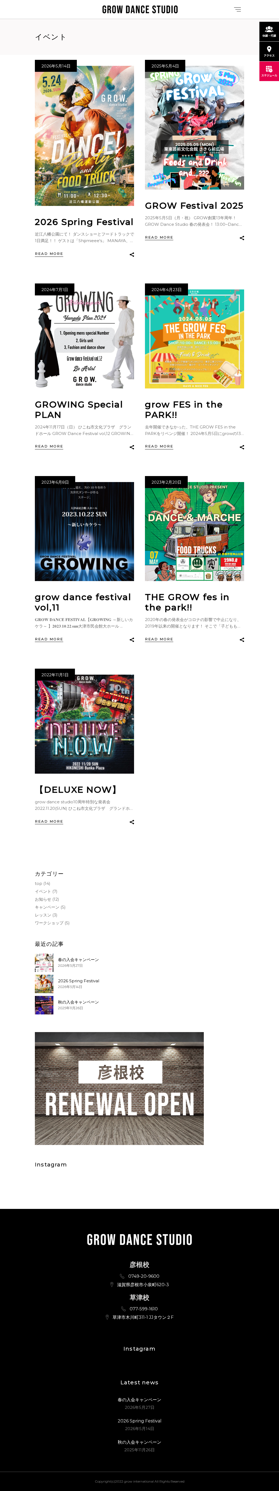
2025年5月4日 (165, 66)
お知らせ (43, 899)
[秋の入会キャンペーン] (44, 1005)
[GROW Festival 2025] (194, 128)
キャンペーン (47, 907)
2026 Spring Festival (84, 222)
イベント (43, 891)
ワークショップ (49, 922)
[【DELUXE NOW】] (84, 724)
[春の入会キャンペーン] (44, 962)
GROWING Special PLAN (79, 409)
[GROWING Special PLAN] (84, 338)
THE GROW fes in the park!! (187, 602)
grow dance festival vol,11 (83, 602)
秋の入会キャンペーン (78, 1002)
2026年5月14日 (56, 66)
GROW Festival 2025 (194, 205)
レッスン (43, 915)
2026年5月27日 (70, 965)
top (38, 883)
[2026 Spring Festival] (84, 136)
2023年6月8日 (55, 482)
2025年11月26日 (70, 1008)
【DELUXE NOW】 (78, 789)
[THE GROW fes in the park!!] (194, 531)
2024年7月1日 (54, 289)
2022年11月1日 (55, 674)
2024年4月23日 (166, 289)
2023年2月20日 (166, 482)
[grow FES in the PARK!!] (194, 338)
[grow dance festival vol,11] (84, 531)
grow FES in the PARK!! (184, 409)
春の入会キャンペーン (78, 959)
